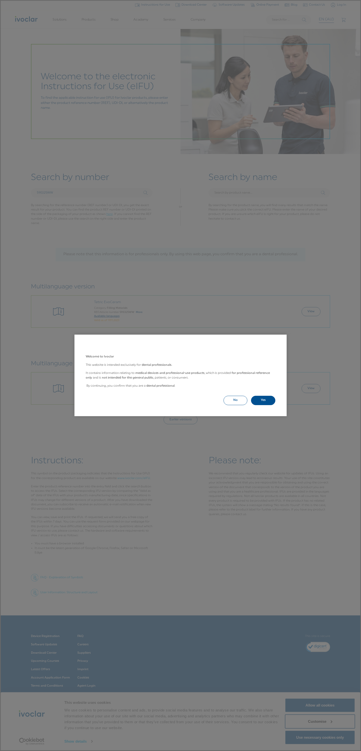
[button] (235, 400)
